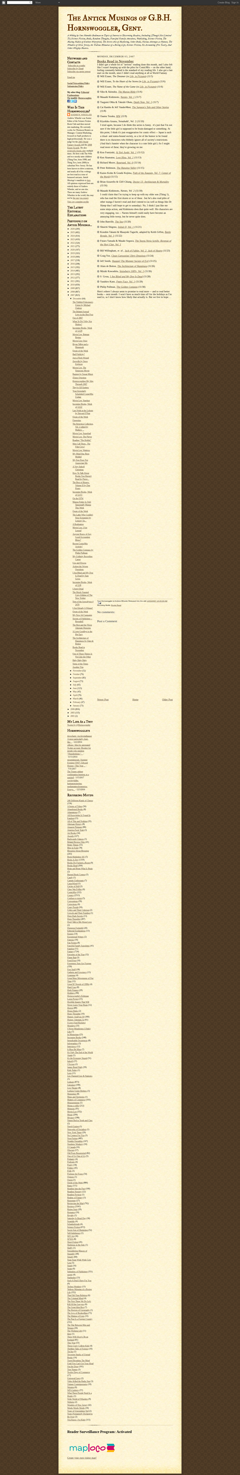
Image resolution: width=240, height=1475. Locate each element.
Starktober (71, 1277)
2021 (72, 246)
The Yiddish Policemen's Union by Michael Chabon (83, 305)
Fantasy (70, 951)
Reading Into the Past (76, 1188)
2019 (72, 253)
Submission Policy (75, 86)
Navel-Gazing (73, 1126)
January (76, 705)
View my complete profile (78, 202)
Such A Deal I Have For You (79, 1280)
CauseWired (72, 883)
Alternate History (74, 824)
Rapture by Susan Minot (83, 374)
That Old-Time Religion (77, 1295)
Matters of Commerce (76, 1100)
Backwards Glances (75, 839)
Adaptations (72, 812)
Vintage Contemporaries (77, 1384)
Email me (71, 77)
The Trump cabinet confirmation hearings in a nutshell (78, 774)
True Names (72, 1369)
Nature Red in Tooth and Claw (80, 1120)
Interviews (71, 1046)
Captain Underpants (75, 880)
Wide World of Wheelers (77, 1399)
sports (69, 1274)
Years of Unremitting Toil (78, 1411)
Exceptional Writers (75, 937)
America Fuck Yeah (75, 830)
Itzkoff (70, 1061)
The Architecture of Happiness (132, 266)
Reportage (71, 1200)
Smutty (70, 1257)
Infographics (72, 1043)
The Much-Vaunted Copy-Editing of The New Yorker (82, 595)
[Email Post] (99, 603)
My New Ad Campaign (82, 615)
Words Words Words (76, 1408)
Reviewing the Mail (75, 1203)
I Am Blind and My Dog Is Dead (126, 276)
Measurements (73, 1103)
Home (135, 699)
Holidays (71, 993)
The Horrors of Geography (78, 1310)
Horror (70, 1008)
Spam (69, 1268)
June (75, 688)
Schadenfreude (73, 1224)
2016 (72, 264)
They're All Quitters (81, 387)
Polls (69, 1171)
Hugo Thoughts (73, 1014)
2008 (72, 292)
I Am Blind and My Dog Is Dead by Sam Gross (83, 576)
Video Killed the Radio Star (78, 1381)
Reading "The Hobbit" (82, 440)
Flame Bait (71, 957)
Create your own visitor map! (82, 1458)
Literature (71, 1085)
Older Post (167, 699)
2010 (72, 285)
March (76, 698)
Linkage (70, 1082)
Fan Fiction (72, 943)
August (76, 681)
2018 (72, 257)
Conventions (72, 901)
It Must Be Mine (74, 1049)
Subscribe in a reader (76, 65)
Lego (69, 1073)
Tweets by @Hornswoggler (78, 725)
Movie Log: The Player (82, 437)
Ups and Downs (79, 563)
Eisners (70, 934)
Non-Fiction (72, 1138)
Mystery (70, 1117)
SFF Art (70, 1236)
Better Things (73, 845)
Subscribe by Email (75, 68)
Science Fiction (73, 1227)
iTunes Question (79, 377)
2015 (72, 267)
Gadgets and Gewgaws (77, 972)
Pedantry (71, 1159)
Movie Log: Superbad (82, 433)
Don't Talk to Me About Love (79, 922)
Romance (71, 1212)
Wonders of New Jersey (77, 1405)
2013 (72, 274)
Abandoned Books (75, 809)
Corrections (72, 904)
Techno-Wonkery (74, 1286)
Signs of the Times (80, 664)
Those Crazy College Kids (78, 1346)
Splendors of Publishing (77, 1271)
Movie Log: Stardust (81, 400)
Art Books (71, 833)
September (77, 678)
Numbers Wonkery (75, 1144)
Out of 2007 (78, 318)
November (77, 670)
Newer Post (103, 699)
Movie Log (72, 1111)
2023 (72, 239)
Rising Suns (72, 1209)
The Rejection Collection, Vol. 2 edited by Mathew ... (83, 427)
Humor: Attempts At (75, 1020)
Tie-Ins (70, 1351)
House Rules (72, 1011)
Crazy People (72, 907)
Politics (70, 1168)
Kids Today (72, 1070)
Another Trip (78, 667)
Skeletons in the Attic (76, 1245)
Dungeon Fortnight (75, 928)
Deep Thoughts (73, 919)
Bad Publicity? (79, 354)
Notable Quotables (75, 1141)
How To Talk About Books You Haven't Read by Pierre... (82, 476)
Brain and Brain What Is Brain (80, 868)
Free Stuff (71, 969)
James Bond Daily (75, 1067)
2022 (72, 243)
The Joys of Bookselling (77, 1313)
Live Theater (72, 1088)
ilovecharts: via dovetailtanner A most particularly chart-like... (79, 739)
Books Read (72, 865)
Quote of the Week (80, 351)
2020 (72, 250)
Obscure (70, 1150)
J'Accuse (71, 1064)
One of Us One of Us (76, 1156)
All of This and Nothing (77, 821)
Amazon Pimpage (74, 827)
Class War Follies (74, 889)
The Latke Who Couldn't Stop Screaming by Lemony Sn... (83, 518)
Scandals (71, 1221)
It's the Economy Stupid (77, 1058)
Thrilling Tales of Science (77, 1349)
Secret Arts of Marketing (77, 1230)
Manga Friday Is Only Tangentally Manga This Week (82, 505)
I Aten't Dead (78, 589)
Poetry (70, 1165)
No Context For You (76, 1135)
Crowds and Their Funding (78, 913)
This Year (71, 1343)
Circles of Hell (73, 886)
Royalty (70, 1215)
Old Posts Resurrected (76, 1153)
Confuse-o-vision (74, 898)
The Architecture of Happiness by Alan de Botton (83, 641)
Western (70, 1387)
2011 (72, 281)
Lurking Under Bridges (77, 1091)
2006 (72, 709)
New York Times (74, 1132)
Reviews (70, 1206)
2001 (72, 716)
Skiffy (70, 1248)
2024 (72, 236)
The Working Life (74, 1331)
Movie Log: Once (80, 341)
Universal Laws (73, 1378)
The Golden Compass (127, 287)
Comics (70, 895)
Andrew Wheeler (81, 115)
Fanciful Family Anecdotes (78, 946)
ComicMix (71, 892)
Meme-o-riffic (73, 1105)
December (77, 298)
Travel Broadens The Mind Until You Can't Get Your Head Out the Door (80, 1363)
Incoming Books (74, 1037)
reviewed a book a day (76, 151)
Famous (70, 940)
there (69, 1334)
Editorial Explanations (76, 931)
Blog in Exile (72, 848)
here (88, 180)
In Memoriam (73, 1034)
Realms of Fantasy (75, 1197)
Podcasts (71, 1162)
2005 (72, 712)
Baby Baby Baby (80, 660)
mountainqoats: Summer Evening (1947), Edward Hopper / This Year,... (77, 763)
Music (70, 1114)
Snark (69, 1265)
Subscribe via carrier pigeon (78, 71)
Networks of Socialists (76, 1129)
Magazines (71, 1094)
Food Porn (71, 960)
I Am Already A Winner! (83, 608)
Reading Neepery (74, 1191)
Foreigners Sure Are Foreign (79, 963)
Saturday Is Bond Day (76, 1218)
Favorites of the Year (76, 954)
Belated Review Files (76, 842)
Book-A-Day (72, 860)
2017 (72, 260)
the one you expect (80, 198)
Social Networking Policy (78, 83)
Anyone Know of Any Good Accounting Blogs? (82, 537)
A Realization (78, 524)
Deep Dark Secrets (75, 916)
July (75, 685)
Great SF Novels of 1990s (78, 984)
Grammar (71, 975)
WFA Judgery (73, 1390)
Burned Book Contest (76, 874)
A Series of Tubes (74, 806)
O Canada (71, 1147)
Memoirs (71, 1108)
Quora (70, 1180)
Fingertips (77, 420)
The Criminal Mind (75, 1298)
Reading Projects (74, 1194)
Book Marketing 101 (76, 857)
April (75, 695)
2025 (72, 232)
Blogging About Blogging (78, 851)
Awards (70, 836)
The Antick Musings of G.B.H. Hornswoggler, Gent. (119, 23)
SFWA (70, 1239)
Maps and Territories (76, 1097)
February (77, 702)
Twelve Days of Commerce (78, 1372)
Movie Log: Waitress (81, 450)
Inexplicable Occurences (77, 1040)
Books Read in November (115, 61)
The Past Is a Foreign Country (79, 1319)
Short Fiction (72, 1242)
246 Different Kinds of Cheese (80, 800)
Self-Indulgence (73, 1233)
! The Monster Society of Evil (130, 261)
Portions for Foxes (75, 1174)
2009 (72, 288)
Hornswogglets (85, 98)
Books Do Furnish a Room (78, 863)
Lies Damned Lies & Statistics (79, 1076)
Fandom (70, 949)
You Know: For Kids (76, 1420)
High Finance (73, 990)
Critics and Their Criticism (78, 910)
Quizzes (70, 1177)
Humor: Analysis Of (75, 1017)
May (75, 691)
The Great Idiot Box (75, 1307)
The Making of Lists (75, 1316)
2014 (72, 270)
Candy (70, 877)
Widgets (70, 1402)
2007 (72, 295)
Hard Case (71, 987)
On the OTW (78, 498)
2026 (72, 229)
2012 (72, 277)
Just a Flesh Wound (81, 358)
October (76, 674)
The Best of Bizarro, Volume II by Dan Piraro (81, 485)
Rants (69, 1185)
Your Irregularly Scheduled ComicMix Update (83, 394)
